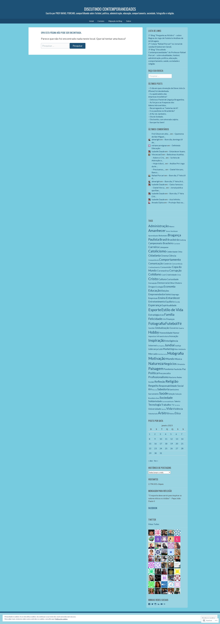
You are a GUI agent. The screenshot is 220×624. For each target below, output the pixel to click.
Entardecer (173, 298)
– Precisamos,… (158, 169)
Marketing (168, 349)
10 (161, 439)
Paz (184, 369)
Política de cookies (61, 619)
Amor (168, 231)
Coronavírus (163, 270)
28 (182, 448)
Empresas (153, 298)
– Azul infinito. (174, 199)
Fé (180, 323)
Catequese (163, 247)
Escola (177, 302)
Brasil (163, 239)
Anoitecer (174, 231)
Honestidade (165, 332)
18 (166, 443)
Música (178, 358)
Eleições (165, 290)
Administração (158, 226)
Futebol (171, 323)
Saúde (163, 393)
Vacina (163, 409)
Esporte (154, 309)
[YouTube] (162, 604)
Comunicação (155, 263)
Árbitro (163, 413)
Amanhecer (157, 231)
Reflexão (159, 381)
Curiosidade (172, 279)
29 (150, 453)
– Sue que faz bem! (156, 122)
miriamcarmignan (159, 145)
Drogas (151, 286)
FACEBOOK (152, 508)
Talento (177, 401)
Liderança (153, 349)
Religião (172, 381)
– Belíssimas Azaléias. (174, 154)
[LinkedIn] (158, 604)
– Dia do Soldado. (155, 116)
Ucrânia (177, 405)
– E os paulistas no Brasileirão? (161, 111)
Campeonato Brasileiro (160, 243)
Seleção (171, 394)
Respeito (153, 385)
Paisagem (155, 368)
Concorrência (177, 264)
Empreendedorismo (159, 294)
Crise (179, 275)
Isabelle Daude (158, 151)
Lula (160, 349)
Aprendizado (153, 236)
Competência (153, 260)
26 (171, 448)
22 (150, 448)
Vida (169, 408)
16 (155, 443)
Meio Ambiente (180, 349)
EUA (162, 315)
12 (171, 439)
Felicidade (155, 319)
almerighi (156, 139)
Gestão (151, 328)
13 (177, 439)
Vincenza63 (157, 154)
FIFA (164, 319)
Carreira (153, 247)
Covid (163, 275)
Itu (158, 346)
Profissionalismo (158, 377)
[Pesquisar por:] (55, 45)
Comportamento (170, 259)
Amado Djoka (158, 202)
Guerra (181, 328)
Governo (174, 328)
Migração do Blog (115, 21)
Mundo (170, 358)
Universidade (154, 409)
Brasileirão (173, 239)
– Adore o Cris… (159, 157)
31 (161, 453)
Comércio (167, 263)
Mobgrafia (175, 353)
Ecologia (159, 286)
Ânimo (171, 413)
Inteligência (171, 340)
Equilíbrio (170, 301)
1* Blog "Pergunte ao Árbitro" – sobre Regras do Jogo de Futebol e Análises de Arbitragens (165, 38)
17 (161, 443)
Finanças (170, 319)
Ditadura (178, 283)
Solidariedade (155, 401)
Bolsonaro (163, 235)
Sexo (157, 398)
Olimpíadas (181, 364)
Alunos (171, 226)
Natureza (155, 363)
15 (150, 443)
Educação (154, 290)
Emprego (175, 294)
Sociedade (166, 397)
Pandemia (168, 369)
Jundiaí (170, 345)
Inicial (91, 21)
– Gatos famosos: (175, 184)
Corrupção (175, 270)
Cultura (162, 279)
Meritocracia (162, 354)
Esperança (154, 305)
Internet (152, 345)
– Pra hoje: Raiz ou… (175, 202)
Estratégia (154, 314)
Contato (101, 21)
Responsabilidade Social (171, 385)
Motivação (156, 358)
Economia (169, 286)
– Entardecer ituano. (176, 151)
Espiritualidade (169, 305)
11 (166, 439)
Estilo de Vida (172, 310)
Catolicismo (157, 251)
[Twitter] (152, 604)
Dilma (172, 283)
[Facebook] (149, 604)
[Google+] (165, 604)
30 (155, 453)
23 (155, 448)
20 (177, 443)
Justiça (178, 345)
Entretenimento (156, 301)
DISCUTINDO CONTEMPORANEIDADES (110, 9)
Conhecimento (154, 267)
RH (150, 389)
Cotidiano (154, 274)
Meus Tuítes (153, 524)
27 (177, 448)
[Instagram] (155, 604)
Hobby (153, 332)
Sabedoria (163, 389)
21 (182, 443)
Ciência (172, 255)
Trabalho (166, 404)
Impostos (152, 336)
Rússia (154, 390)
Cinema (164, 255)
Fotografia (156, 323)
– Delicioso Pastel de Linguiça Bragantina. (166, 99)
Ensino (162, 297)
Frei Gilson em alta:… (161, 133)
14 (182, 439)
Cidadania (154, 255)
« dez (150, 460)
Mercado (152, 353)
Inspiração (156, 340)
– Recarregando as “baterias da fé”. (163, 108)
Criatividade (171, 274)
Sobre (128, 21)
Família (169, 314)
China (180, 252)
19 (171, 443)
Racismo (172, 377)
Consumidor (166, 267)
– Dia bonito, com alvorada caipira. (163, 119)
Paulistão (178, 369)
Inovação (173, 336)
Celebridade (172, 252)
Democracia (163, 282)
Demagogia (152, 283)
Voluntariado (153, 414)
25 (166, 448)
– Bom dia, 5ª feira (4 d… (173, 181)
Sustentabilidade (168, 401)
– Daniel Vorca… (159, 187)
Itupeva (161, 346)
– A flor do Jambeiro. (157, 114)
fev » (156, 460)
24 (161, 448)
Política (153, 373)
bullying (183, 240)
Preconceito (164, 373)
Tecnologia (154, 404)
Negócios (170, 363)
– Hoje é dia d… (158, 163)
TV (172, 405)
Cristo (153, 279)
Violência (178, 408)
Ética (178, 413)
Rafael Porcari (158, 175)
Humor (176, 332)
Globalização (162, 327)
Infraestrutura (163, 336)
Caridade (177, 244)
